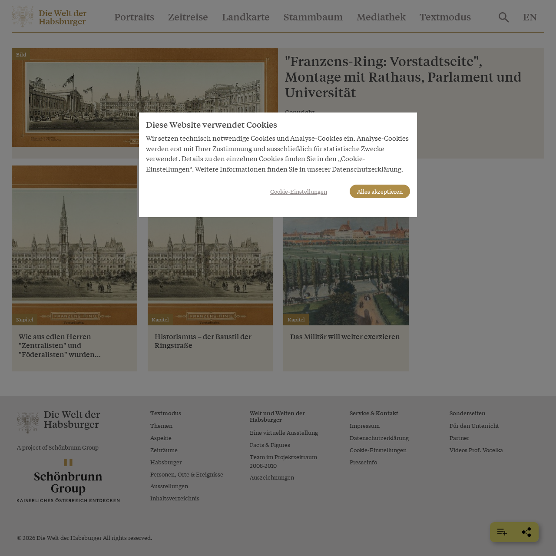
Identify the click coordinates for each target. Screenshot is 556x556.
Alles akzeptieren (380, 191)
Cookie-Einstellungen (298, 191)
